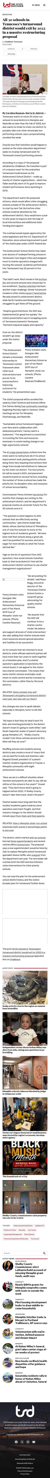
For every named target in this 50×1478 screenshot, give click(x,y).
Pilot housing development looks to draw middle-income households (31, 1305)
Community (19, 1282)
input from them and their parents (27, 816)
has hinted (38, 494)
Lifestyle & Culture (22, 1358)
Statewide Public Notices (25, 1463)
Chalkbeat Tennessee (13, 42)
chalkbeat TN (39, 1226)
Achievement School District (23, 1226)
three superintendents (22, 841)
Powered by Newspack (25, 1471)
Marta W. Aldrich (34, 113)
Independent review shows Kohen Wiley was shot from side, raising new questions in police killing (24, 1050)
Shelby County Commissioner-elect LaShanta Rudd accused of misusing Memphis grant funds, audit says (30, 1269)
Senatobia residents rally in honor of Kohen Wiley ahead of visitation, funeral (31, 1378)
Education (7, 14)
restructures (23, 844)
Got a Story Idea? (24, 1455)
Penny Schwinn (29, 1234)
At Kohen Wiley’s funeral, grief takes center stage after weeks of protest (31, 1349)
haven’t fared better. (36, 293)
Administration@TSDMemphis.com (30, 1434)
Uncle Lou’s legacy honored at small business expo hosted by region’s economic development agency (24, 1135)
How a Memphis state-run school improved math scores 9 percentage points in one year (25, 827)
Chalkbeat (15, 959)
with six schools (37, 837)
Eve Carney (32, 1230)
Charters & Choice (10, 1230)
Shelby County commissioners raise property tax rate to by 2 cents (25, 1216)
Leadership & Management (13, 1234)
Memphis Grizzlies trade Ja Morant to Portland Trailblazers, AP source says (31, 1320)
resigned (36, 855)
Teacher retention (27, 286)
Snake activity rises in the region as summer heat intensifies (24, 1007)
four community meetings (34, 406)
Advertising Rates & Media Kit (25, 1459)
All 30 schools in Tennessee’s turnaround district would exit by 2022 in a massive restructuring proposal (24, 952)
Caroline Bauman (15, 113)
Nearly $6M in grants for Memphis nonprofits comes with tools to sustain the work (31, 1289)
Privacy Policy (25, 1474)
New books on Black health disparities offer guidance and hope (31, 1364)
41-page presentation (18, 452)
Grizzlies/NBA (20, 1314)
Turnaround (35, 1239)
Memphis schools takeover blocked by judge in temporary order (24, 1092)
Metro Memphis (20, 1261)
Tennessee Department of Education (16, 1239)
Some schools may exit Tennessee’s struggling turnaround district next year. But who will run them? (24, 696)
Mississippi (19, 1343)
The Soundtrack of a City (15, 1176)
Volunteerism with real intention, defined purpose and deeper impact (30, 1334)
